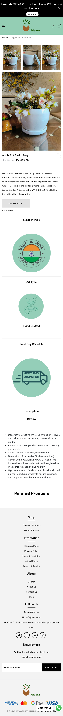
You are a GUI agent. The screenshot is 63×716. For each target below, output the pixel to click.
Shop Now (32, 14)
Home (5, 37)
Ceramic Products (32, 525)
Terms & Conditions (31, 556)
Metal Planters (31, 530)
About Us (31, 586)
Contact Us (31, 591)
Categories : (8, 210)
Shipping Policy (31, 545)
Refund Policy (31, 561)
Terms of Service (31, 566)
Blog (31, 596)
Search (31, 581)
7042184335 (33, 612)
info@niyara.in (33, 617)
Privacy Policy (31, 550)
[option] (12, 57)
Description (31, 411)
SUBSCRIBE (51, 667)
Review (31, 419)
